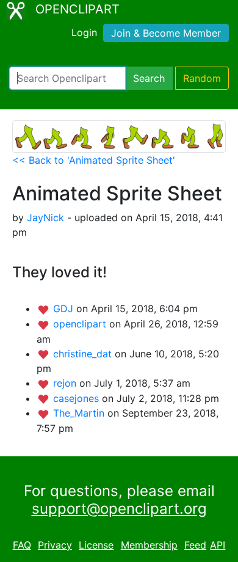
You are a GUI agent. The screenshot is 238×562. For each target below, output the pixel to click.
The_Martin (80, 413)
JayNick (45, 217)
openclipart (81, 324)
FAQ (22, 545)
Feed (195, 545)
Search (149, 78)
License (96, 545)
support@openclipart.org (119, 508)
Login (84, 32)
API (217, 545)
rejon (66, 383)
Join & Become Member (166, 33)
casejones (77, 398)
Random (202, 78)
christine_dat (84, 354)
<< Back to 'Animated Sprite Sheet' (93, 160)
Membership (149, 545)
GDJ (64, 308)
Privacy (55, 545)
